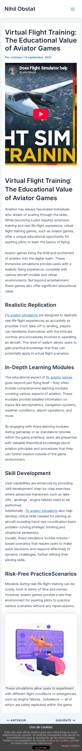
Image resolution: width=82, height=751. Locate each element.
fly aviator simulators (42, 511)
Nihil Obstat (20, 8)
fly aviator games (59, 377)
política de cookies (57, 740)
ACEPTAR (41, 747)
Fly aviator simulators (21, 315)
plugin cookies (71, 745)
